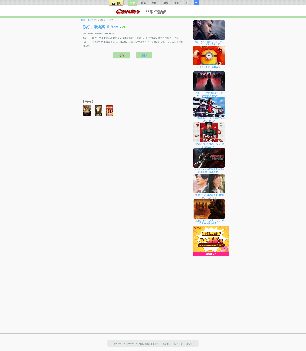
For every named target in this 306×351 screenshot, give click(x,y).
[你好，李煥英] (87, 110)
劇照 (144, 55)
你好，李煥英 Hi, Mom (100, 26)
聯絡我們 (166, 343)
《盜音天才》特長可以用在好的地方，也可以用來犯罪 (209, 43)
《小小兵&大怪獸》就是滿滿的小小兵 (209, 68)
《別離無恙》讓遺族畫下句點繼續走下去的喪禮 (209, 196)
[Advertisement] (132, 81)
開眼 (83, 20)
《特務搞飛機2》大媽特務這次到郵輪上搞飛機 (209, 120)
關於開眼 (178, 343)
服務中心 (190, 343)
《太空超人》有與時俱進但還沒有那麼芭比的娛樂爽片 (209, 171)
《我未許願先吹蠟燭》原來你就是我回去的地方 (209, 145)
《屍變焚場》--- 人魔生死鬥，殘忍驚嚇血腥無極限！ (209, 222)
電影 (89, 20)
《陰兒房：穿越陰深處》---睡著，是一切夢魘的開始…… (209, 94)
